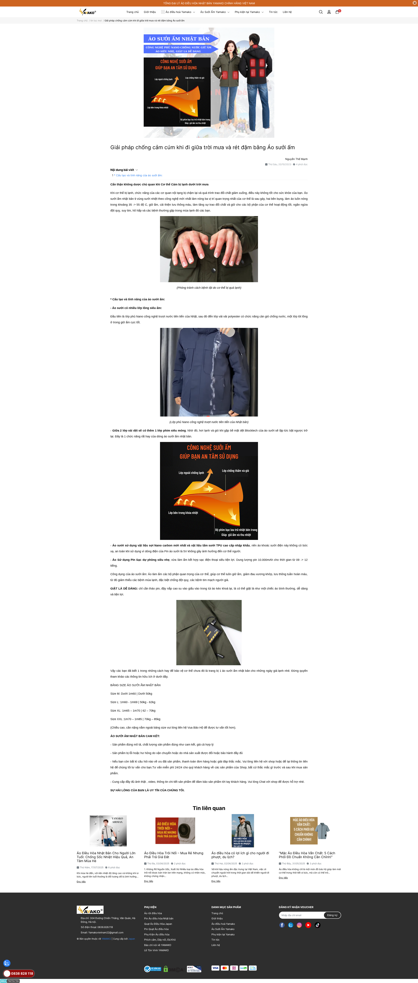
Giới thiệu (217, 918)
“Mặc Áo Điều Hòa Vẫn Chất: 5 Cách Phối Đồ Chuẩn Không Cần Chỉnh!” (307, 855)
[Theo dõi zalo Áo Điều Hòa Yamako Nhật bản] (291, 925)
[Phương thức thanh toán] (234, 968)
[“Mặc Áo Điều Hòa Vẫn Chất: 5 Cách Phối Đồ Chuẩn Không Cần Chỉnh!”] (310, 830)
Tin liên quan (209, 808)
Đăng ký (332, 915)
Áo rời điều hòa (153, 913)
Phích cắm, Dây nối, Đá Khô (160, 939)
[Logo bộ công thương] (172, 968)
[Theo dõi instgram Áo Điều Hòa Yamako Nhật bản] (299, 925)
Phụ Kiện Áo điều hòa (156, 934)
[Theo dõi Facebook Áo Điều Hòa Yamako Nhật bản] (282, 925)
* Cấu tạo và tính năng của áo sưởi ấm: (138, 175)
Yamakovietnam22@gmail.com (105, 932)
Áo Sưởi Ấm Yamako (222, 929)
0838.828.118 (105, 927)
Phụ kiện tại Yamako (223, 934)
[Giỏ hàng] (337, 11)
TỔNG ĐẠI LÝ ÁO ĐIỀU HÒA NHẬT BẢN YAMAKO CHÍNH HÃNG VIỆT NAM (209, 3)
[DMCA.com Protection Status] (10, 981)
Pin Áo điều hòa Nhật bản (158, 918)
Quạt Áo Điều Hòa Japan (158, 923)
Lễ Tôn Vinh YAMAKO (156, 950)
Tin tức (215, 939)
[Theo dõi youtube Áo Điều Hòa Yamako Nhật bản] (308, 925)
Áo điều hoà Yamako (223, 923)
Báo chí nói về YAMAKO (157, 945)
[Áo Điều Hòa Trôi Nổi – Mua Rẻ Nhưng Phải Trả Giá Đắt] (175, 830)
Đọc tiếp (81, 881)
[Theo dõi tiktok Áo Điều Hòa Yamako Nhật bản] (317, 925)
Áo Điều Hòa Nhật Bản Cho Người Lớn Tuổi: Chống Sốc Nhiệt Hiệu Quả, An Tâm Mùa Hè (106, 857)
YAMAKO (106, 938)
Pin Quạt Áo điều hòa (156, 929)
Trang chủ (217, 913)
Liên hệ (215, 945)
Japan (131, 938)
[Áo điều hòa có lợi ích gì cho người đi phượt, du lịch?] (242, 830)
